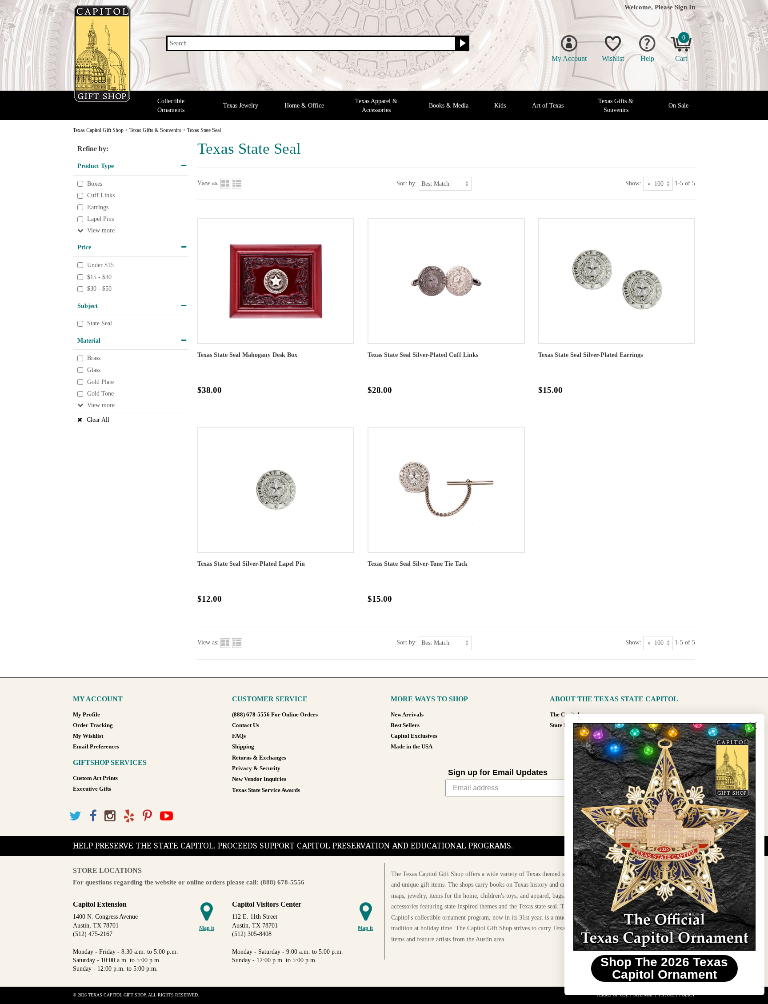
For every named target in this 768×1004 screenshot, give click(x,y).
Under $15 (100, 265)
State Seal (99, 323)
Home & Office (304, 105)
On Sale (678, 105)
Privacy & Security (256, 768)
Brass (93, 358)
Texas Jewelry (240, 105)
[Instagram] (110, 816)
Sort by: (406, 183)
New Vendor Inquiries (259, 779)
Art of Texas (548, 105)
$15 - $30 (99, 277)
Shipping (243, 747)
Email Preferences (96, 747)
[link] (659, 837)
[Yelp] (129, 816)
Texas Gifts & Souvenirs (615, 105)
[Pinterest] (147, 816)
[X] (75, 816)
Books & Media (448, 105)
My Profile (86, 715)
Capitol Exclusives (414, 736)
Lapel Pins (100, 219)
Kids (500, 105)
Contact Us (245, 725)
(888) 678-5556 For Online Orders (275, 715)
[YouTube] (166, 816)
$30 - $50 (99, 288)
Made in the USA (411, 747)
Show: (633, 183)
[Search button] (461, 43)
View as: (208, 183)
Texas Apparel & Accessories (376, 105)
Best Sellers (405, 725)
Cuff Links (101, 195)
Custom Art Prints (95, 778)
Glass (93, 370)
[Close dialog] (748, 725)
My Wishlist (88, 736)
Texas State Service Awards (266, 790)
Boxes (94, 183)
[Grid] (225, 183)
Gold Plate (100, 382)
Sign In (685, 7)
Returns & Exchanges (259, 758)
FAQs (239, 736)
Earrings (97, 207)
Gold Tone (100, 393)
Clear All (98, 419)
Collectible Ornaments (170, 105)
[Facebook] (93, 816)
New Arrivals (407, 715)
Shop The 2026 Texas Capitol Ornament (659, 968)
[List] (237, 183)
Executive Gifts (92, 789)
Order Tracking (93, 725)
